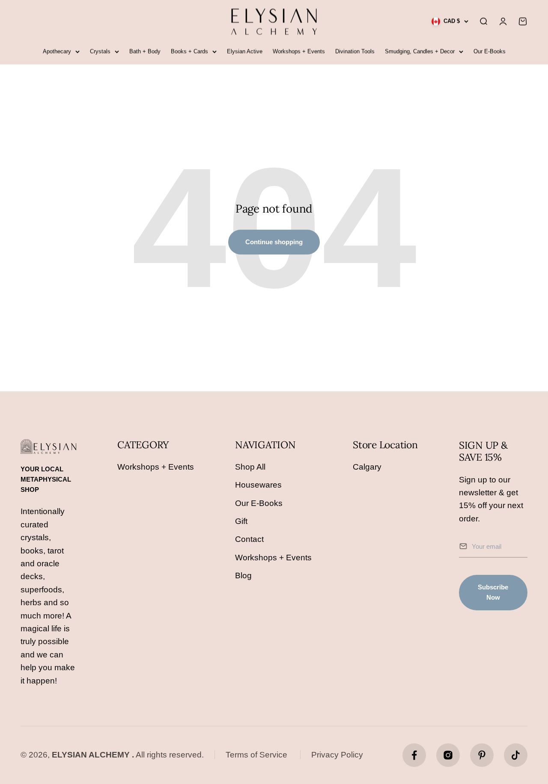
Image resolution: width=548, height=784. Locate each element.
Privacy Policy (337, 754)
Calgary (367, 466)
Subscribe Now (493, 592)
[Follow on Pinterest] (482, 755)
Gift (241, 521)
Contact (249, 539)
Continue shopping (274, 242)
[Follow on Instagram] (448, 755)
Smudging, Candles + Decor (420, 51)
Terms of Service (256, 754)
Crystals (100, 51)
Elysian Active (244, 51)
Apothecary (57, 51)
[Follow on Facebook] (414, 755)
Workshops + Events (299, 51)
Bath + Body (145, 51)
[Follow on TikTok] (515, 755)
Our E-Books (490, 51)
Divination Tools (355, 51)
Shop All (250, 466)
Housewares (258, 484)
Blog (243, 575)
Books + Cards (189, 51)
